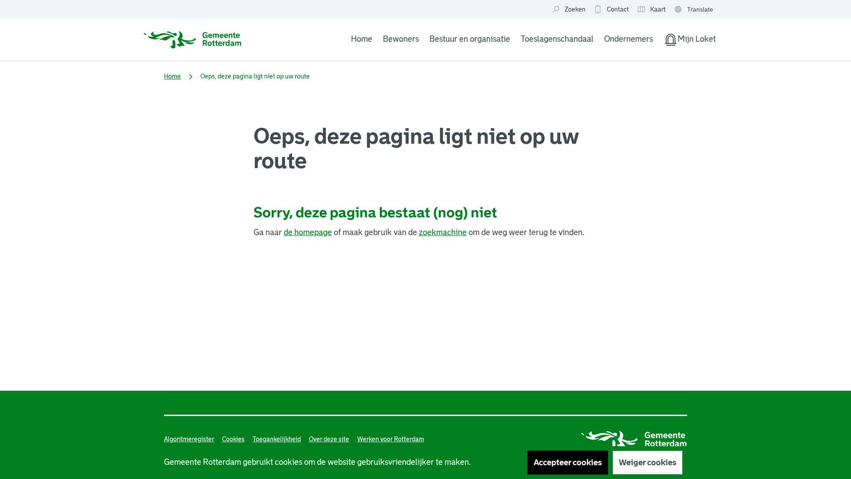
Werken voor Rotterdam (390, 439)
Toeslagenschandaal (557, 39)
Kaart (651, 10)
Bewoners (401, 39)
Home (361, 39)
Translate (695, 10)
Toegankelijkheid (277, 439)
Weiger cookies (647, 462)
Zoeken (575, 9)
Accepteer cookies (568, 462)
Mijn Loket (690, 41)
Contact (618, 9)
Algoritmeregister (189, 439)
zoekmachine (443, 232)
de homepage (308, 232)
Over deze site (329, 439)
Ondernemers (628, 39)
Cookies (233, 439)
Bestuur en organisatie (469, 39)
